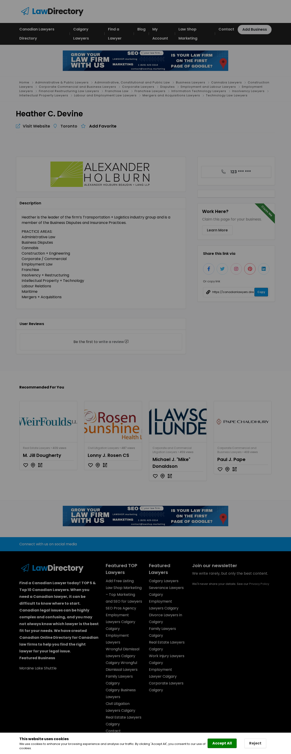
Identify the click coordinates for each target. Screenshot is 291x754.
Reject (255, 743)
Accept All (222, 743)
